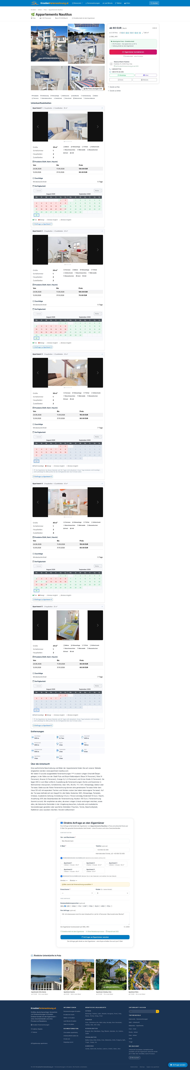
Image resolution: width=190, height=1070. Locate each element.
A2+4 (136, 33)
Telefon (101, 846)
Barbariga (88, 1013)
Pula (45, 10)
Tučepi (92, 1042)
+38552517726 (116, 69)
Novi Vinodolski (117, 1022)
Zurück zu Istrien (115, 91)
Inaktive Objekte (37, 1029)
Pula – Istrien (133, 1035)
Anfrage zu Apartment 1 (43, 224)
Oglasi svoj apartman (153, 1067)
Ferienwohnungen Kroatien (72, 1011)
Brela (98, 1040)
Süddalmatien (90, 1037)
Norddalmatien (91, 1028)
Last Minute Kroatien (70, 1021)
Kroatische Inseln (69, 1014)
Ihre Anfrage (68, 910)
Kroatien (33, 10)
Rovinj (92, 1016)
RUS (97, 906)
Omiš (113, 1040)
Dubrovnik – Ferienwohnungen (138, 1019)
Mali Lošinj (102, 1022)
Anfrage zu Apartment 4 (43, 599)
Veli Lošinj (97, 1024)
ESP (85, 906)
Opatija (87, 1024)
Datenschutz (134, 1067)
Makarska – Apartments (136, 1025)
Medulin (104, 1013)
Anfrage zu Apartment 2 (43, 347)
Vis (96, 1042)
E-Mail (63, 846)
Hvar (102, 1040)
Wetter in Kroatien (69, 1018)
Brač (95, 1040)
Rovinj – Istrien (133, 1032)
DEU (62, 906)
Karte (121, 80)
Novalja (109, 1022)
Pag (102, 1031)
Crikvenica (92, 1022)
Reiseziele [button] (78, 3)
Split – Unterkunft (134, 1022)
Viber (146, 75)
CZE (68, 906)
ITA (79, 906)
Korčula (99, 1048)
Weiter (97, 190)
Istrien (40, 10)
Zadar (87, 1033)
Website (145, 80)
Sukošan (112, 1031)
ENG (74, 906)
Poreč (116, 1013)
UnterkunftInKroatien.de (71, 1035)
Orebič (110, 1048)
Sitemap (142, 1067)
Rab (92, 1024)
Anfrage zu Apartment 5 (43, 725)
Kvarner (88, 1019)
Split (123, 1040)
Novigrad (110, 1013)
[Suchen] (157, 1011)
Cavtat (87, 1048)
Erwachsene (65, 889)
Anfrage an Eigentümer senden (96, 937)
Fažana (94, 1013)
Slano (115, 1048)
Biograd (87, 1031)
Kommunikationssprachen (72, 903)
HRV (103, 906)
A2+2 (123, 33)
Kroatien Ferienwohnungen (41, 1025)
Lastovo (105, 1048)
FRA (91, 906)
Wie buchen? (135, 1057)
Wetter (119, 3)
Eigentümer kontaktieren (134, 52)
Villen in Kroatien (69, 1024)
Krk (97, 1022)
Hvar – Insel (132, 1029)
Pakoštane (97, 1031)
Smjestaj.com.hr (68, 1042)
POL (109, 906)
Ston (119, 1048)
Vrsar (101, 1016)
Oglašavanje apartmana (40, 1043)
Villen (128, 3)
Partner (35, 1032)
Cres (86, 1022)
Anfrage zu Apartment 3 (43, 476)
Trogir (87, 1042)
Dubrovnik (89, 1046)
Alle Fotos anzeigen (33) (93, 89)
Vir (117, 1031)
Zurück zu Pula (115, 87)
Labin (99, 1013)
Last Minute (108, 3)
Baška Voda (89, 1040)
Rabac (87, 1016)
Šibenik (106, 1031)
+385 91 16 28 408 (118, 72)
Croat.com (67, 1039)
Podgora (119, 1040)
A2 (140, 33)
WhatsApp (122, 75)
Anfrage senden (179, 1065)
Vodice (121, 1031)
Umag (96, 1016)
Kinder (104, 889)
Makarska (108, 1040)
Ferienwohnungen (93, 3)
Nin (92, 1031)
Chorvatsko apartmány (71, 1032)
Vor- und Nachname (68, 837)
